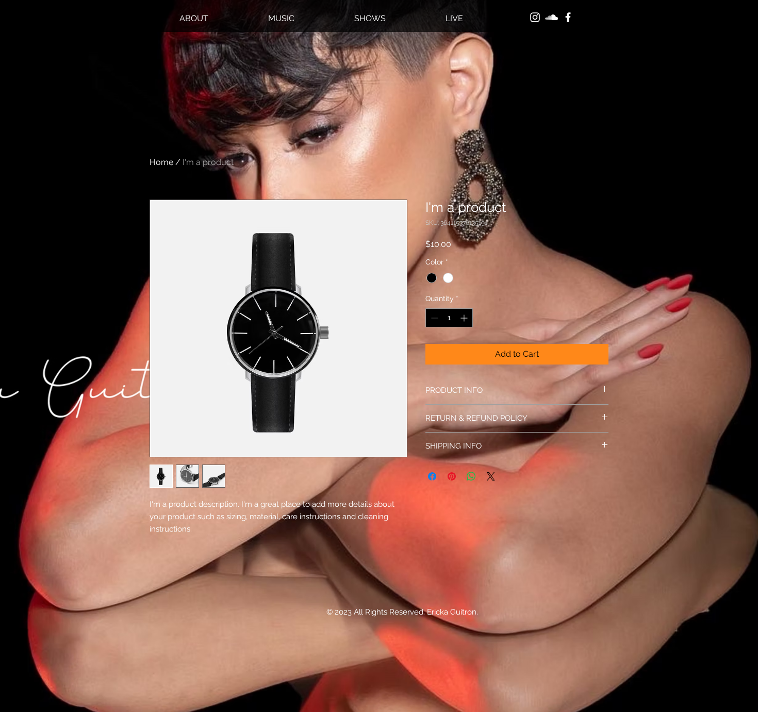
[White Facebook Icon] (568, 17)
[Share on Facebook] (432, 476)
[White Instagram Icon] (535, 17)
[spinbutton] (449, 318)
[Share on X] (491, 476)
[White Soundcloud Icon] (551, 17)
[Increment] (464, 318)
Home (161, 162)
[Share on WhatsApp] (471, 476)
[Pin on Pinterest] (452, 476)
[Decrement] (433, 318)
